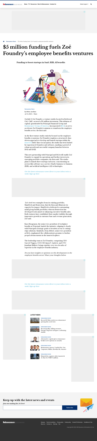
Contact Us (53, 4)
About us (43, 424)
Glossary (43, 422)
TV (29, 4)
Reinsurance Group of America (37, 126)
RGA (63, 126)
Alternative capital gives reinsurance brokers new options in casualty (53, 339)
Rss (59, 424)
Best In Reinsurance (43, 4)
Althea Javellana (31, 111)
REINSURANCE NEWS (46, 318)
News (25, 4)
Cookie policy (68, 422)
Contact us (49, 424)
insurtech (28, 143)
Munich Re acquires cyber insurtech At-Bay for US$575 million (53, 357)
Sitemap (55, 424)
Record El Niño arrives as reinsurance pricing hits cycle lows (53, 321)
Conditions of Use (88, 422)
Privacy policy (60, 422)
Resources (34, 4)
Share (35, 114)
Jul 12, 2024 (28, 114)
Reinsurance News (11, 41)
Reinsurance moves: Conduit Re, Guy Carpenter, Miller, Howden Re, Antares (53, 348)
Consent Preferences (77, 422)
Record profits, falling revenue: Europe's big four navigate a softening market (53, 330)
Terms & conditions (51, 422)
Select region (83, 4)
